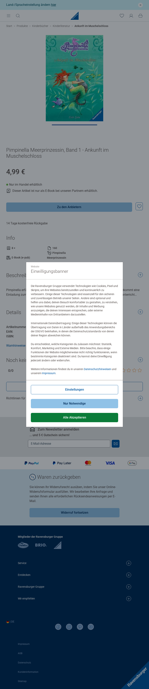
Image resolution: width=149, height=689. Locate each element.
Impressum (48, 373)
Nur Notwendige (74, 403)
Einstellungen (74, 389)
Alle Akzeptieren (74, 417)
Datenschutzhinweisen (97, 369)
